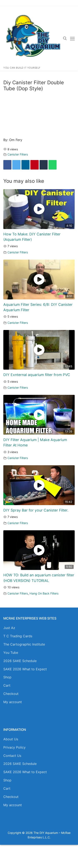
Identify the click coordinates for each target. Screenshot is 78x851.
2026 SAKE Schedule (20, 661)
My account (12, 702)
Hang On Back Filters (44, 593)
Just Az (9, 628)
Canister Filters (17, 154)
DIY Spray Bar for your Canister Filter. (35, 510)
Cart (6, 685)
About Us (10, 739)
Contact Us (12, 756)
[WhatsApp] (52, 165)
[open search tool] (65, 38)
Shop (7, 677)
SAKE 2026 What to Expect (25, 669)
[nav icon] (72, 38)
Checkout (11, 694)
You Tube (10, 652)
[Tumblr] (44, 165)
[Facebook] (7, 165)
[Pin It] (34, 165)
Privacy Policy (14, 747)
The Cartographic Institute (24, 644)
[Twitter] (16, 165)
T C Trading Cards (17, 636)
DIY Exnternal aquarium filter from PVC (36, 375)
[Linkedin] (25, 165)
